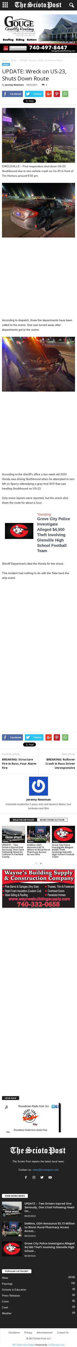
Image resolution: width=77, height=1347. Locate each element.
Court (5, 1307)
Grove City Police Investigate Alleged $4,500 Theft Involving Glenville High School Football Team (53, 535)
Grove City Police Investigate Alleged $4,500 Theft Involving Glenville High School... (49, 1247)
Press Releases (11, 1295)
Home (4, 60)
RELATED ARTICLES (23, 819)
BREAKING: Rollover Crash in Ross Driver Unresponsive (60, 763)
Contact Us (62, 1332)
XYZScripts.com (57, 1345)
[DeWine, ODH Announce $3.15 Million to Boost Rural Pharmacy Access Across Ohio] (38, 834)
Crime (5, 1301)
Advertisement (45, 1332)
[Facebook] (27, 1177)
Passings (7, 1283)
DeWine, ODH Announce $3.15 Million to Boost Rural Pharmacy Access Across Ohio (38, 849)
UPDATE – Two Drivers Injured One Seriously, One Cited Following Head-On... (49, 1207)
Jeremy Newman (14, 84)
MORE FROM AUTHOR (52, 819)
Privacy (28, 1332)
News (13, 60)
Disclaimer (14, 1332)
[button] (71, 5)
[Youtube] (50, 1177)
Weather (6, 1313)
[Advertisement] (38, 278)
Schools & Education (14, 1289)
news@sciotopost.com (46, 1169)
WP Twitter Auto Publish (23, 1345)
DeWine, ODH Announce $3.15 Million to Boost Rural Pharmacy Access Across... (49, 1227)
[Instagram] (35, 1177)
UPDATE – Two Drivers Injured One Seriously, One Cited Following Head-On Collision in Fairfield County (13, 850)
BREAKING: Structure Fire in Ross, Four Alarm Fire (19, 763)
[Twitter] (43, 1177)
